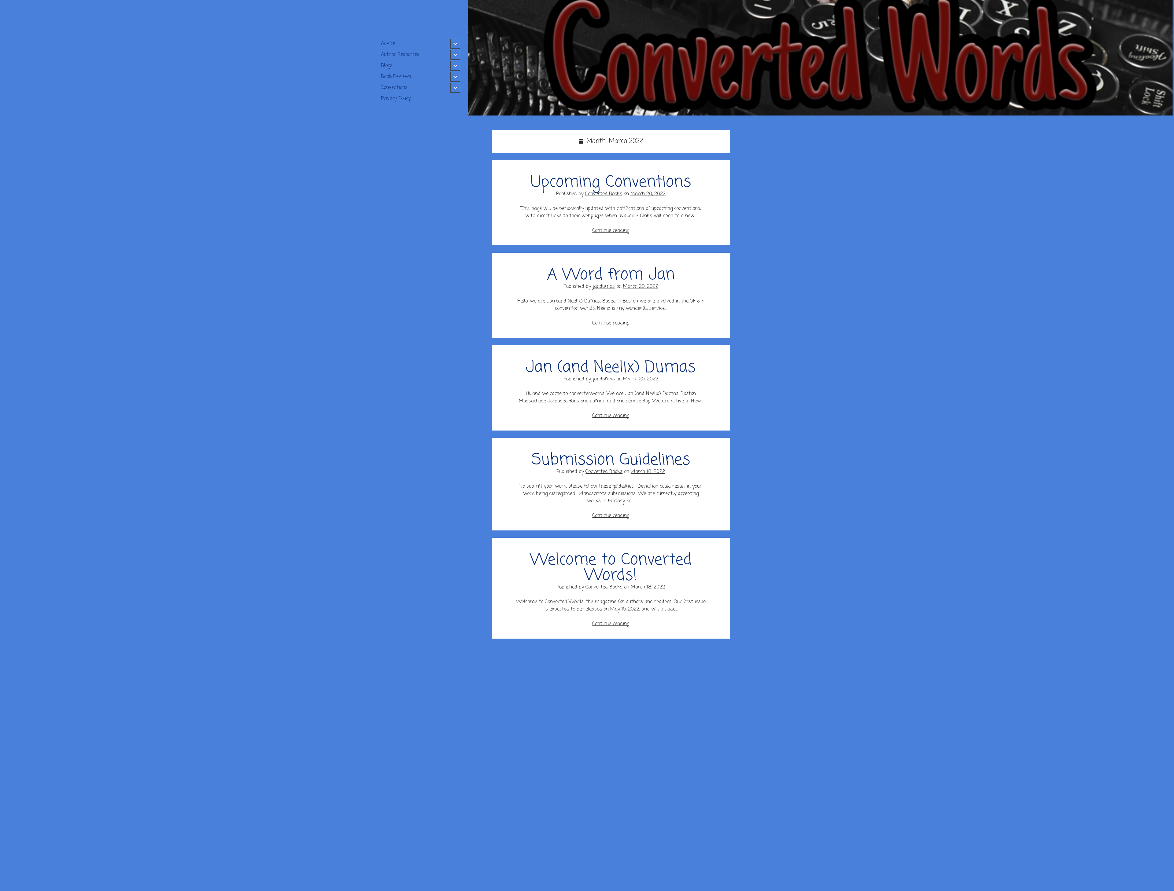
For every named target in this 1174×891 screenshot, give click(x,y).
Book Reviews (396, 76)
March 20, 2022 (648, 194)
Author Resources (400, 54)
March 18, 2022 (648, 471)
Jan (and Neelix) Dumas (611, 368)
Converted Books (603, 194)
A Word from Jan (611, 275)
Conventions (394, 87)
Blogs (387, 65)
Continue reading (610, 230)
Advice (388, 43)
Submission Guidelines (611, 460)
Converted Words (420, 18)
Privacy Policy (396, 98)
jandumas (604, 286)
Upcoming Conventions (611, 182)
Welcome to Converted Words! (611, 568)
